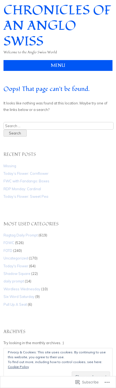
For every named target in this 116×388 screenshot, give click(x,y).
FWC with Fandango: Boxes (26, 181)
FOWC (9, 243)
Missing (10, 166)
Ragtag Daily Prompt (21, 235)
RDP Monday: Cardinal (22, 189)
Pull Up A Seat (15, 304)
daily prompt (14, 281)
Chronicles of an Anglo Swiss (57, 25)
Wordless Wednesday (22, 289)
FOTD (8, 250)
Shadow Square (17, 273)
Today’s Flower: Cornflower (26, 173)
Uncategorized (16, 258)
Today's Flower (16, 266)
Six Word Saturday (19, 296)
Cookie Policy (18, 367)
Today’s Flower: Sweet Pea (26, 196)
